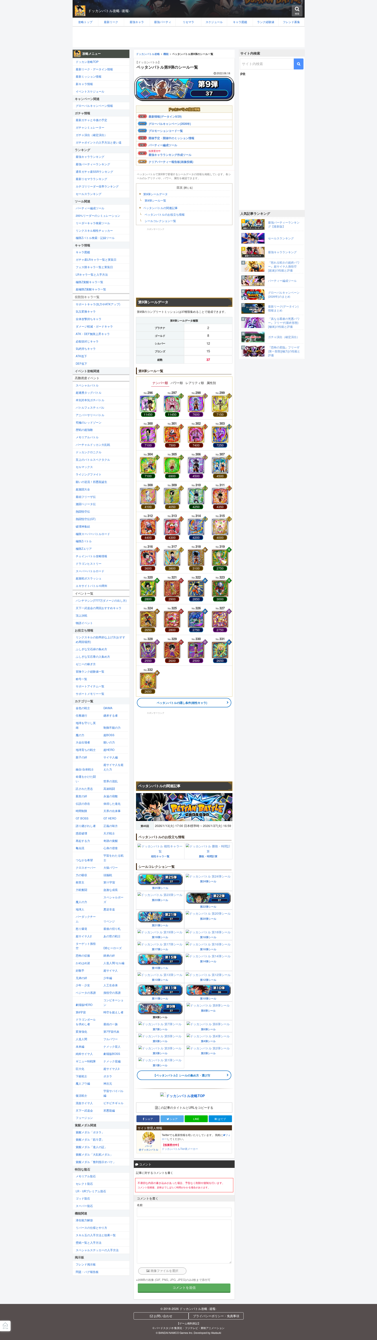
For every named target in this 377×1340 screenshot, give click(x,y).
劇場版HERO (84, 1005)
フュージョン (84, 1118)
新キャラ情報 (84, 84)
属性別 (211, 383)
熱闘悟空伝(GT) (86, 519)
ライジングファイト (88, 474)
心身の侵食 (110, 848)
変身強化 (81, 1031)
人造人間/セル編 (113, 963)
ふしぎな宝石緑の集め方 (91, 649)
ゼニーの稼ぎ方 (86, 664)
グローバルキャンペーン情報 (94, 106)
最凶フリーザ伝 (86, 497)
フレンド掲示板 (86, 1264)
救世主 (80, 882)
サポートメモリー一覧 (90, 694)
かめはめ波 (83, 963)
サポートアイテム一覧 (90, 686)
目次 (180, 187)
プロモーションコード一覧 (166, 131)
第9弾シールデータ (155, 194)
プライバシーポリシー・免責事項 (216, 1316)
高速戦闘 (109, 789)
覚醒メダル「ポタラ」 (90, 1132)
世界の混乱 (110, 781)
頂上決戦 (81, 615)
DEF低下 (81, 363)
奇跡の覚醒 (110, 841)
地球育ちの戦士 (86, 750)
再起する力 (83, 841)
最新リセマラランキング (91, 179)
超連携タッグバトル (88, 392)
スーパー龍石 (84, 1206)
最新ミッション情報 (88, 76)
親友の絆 (81, 796)
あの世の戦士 (112, 936)
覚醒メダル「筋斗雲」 (90, 1139)
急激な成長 (110, 890)
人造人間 (81, 1039)
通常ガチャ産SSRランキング (94, 171)
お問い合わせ (162, 1316)
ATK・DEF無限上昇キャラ (93, 334)
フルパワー (110, 1039)
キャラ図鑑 (83, 252)
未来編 (80, 1046)
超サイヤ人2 (84, 936)
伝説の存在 (83, 803)
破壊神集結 (83, 526)
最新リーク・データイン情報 (94, 69)
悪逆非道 (109, 909)
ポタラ (107, 1076)
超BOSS (108, 735)
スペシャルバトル (87, 385)
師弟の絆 (109, 955)
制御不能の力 (112, 727)
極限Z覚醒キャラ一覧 (89, 282)
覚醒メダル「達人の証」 (91, 1147)
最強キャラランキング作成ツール (170, 155)
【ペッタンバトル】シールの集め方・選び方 (181, 1075)
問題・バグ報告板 (87, 1272)
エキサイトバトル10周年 (91, 586)
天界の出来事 (112, 811)
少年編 (107, 978)
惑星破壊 (81, 833)
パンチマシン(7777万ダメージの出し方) (101, 600)
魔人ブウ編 (83, 1083)
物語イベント (84, 623)
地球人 (80, 909)
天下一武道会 (84, 1110)
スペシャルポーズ (113, 899)
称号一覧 (81, 679)
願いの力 (109, 742)
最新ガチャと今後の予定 (91, 120)
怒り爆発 (81, 929)
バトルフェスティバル (90, 407)
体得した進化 (112, 803)
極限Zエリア (84, 548)
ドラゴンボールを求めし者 (86, 1021)
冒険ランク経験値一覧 (90, 671)
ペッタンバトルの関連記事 (160, 208)
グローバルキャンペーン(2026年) (170, 124)
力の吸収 (81, 875)
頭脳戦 (107, 875)
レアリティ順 (195, 383)
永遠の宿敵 (110, 796)
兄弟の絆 (81, 978)
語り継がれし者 (86, 826)
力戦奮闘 (81, 890)
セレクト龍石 (84, 1184)
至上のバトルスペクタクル (93, 459)
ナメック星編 (112, 1061)
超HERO (108, 750)
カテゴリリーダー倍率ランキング (97, 186)
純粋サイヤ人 (84, 1054)
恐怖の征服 (83, 955)
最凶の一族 (110, 1024)
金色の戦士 (83, 708)
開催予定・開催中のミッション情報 (171, 138)
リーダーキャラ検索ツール (93, 223)
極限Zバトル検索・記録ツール (95, 238)
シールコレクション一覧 (160, 221)
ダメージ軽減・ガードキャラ (94, 326)
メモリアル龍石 (86, 1176)
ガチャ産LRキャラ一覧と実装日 (96, 259)
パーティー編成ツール (163, 145)
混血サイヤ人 (84, 1103)
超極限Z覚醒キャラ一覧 (91, 289)
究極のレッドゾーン (88, 422)
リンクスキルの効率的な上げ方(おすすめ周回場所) (100, 639)
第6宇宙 (81, 1012)
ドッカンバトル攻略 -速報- (109, 10)
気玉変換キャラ (86, 311)
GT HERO (109, 818)
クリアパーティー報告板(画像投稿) (171, 162)
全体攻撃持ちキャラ (88, 319)
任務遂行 (81, 715)
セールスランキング (88, 194)
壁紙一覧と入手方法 (88, 1242)
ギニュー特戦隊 (86, 1061)
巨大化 (80, 1069)
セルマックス (84, 467)
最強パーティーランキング (93, 164)
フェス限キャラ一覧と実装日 (94, 267)
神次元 (107, 1083)
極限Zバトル (84, 541)
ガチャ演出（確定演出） (91, 135)
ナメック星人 (112, 1046)
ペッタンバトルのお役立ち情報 (165, 214)
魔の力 (80, 735)
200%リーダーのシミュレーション (98, 215)
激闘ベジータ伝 (86, 504)
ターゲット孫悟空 (86, 945)
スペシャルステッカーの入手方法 (97, 1250)
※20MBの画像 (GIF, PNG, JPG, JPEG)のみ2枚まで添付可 (173, 1280)
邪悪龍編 (109, 1110)
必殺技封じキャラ (87, 341)
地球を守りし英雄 (86, 725)
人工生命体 (110, 985)
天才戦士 (109, 833)
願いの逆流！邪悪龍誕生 (91, 482)
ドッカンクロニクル (88, 452)
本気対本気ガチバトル (90, 400)
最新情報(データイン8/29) (165, 116)
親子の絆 (81, 757)
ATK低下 (81, 356)
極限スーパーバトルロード (93, 534)
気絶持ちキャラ (86, 348)
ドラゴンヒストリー (88, 563)
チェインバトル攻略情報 (91, 556)
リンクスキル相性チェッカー (94, 230)
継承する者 (110, 715)
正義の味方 (110, 826)
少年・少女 (83, 985)
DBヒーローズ (112, 948)
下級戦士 (81, 1076)
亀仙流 (80, 848)
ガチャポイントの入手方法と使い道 (98, 142)
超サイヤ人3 (111, 1069)
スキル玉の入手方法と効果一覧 (96, 1235)
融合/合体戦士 (85, 769)
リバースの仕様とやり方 (91, 1227)
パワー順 (177, 383)
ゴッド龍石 (83, 1198)
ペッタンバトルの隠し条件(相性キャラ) (182, 703)
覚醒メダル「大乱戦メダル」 (94, 1154)
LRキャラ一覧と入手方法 (92, 274)
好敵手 (80, 970)
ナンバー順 (160, 383)
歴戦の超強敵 (84, 430)
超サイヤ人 (110, 970)
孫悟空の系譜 (112, 992)
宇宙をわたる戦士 (113, 857)
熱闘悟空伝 (83, 511)
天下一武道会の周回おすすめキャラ (98, 608)
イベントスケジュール (90, 91)
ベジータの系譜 (86, 992)
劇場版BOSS (111, 1054)
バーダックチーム (86, 918)
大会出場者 (83, 742)
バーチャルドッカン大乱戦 (93, 444)
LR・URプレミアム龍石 (91, 1191)
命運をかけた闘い (86, 778)
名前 (140, 1205)
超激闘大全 (83, 489)
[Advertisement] (189, 37)
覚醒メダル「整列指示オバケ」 (96, 1162)
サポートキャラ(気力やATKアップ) (98, 304)
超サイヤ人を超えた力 (113, 767)
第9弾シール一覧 (155, 200)
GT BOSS (82, 818)
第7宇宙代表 (111, 1031)
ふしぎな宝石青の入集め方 (93, 656)
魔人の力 (81, 902)
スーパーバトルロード (90, 571)
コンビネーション (113, 1002)
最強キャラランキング (90, 157)
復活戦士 (81, 1095)
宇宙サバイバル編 (113, 1093)
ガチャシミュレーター (90, 127)
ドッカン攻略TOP (87, 62)
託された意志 (84, 789)
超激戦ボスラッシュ (88, 578)
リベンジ (109, 921)
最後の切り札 (112, 929)
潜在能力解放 (84, 1220)
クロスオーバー (86, 867)
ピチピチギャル (113, 1103)
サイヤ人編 (110, 757)
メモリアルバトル (87, 437)
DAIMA (107, 708)
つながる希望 (84, 860)
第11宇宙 (109, 882)
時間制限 (81, 811)
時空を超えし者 (113, 1012)
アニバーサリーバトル (90, 415)
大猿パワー (110, 867)
